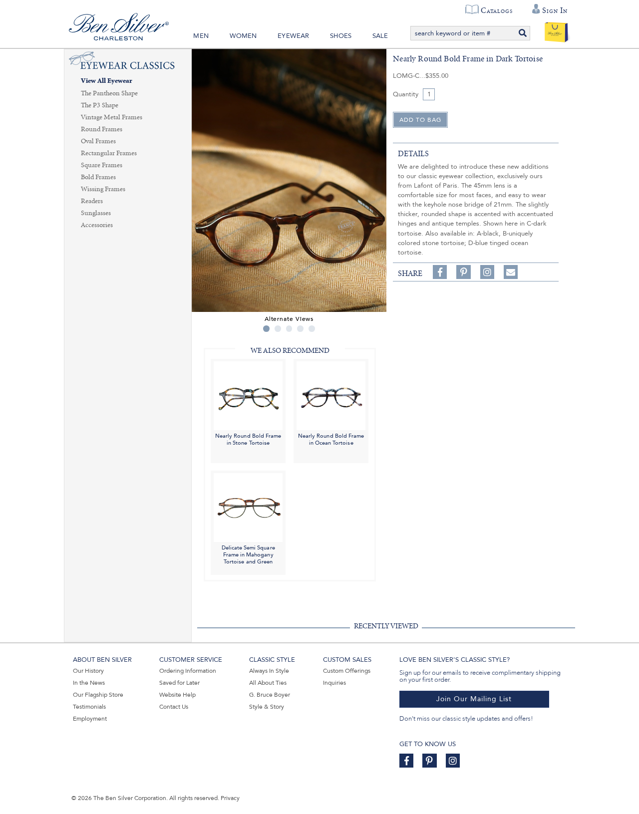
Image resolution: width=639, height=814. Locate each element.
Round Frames (101, 129)
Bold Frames (98, 177)
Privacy (230, 798)
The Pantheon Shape (109, 93)
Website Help (177, 695)
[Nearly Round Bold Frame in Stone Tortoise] (248, 395)
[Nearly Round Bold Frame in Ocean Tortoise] (331, 395)
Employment (90, 719)
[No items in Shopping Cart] (556, 30)
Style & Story (266, 707)
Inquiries (334, 683)
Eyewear (293, 35)
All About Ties (268, 683)
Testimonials (89, 707)
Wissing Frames (103, 189)
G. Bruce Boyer (269, 695)
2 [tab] (278, 328)
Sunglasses (96, 213)
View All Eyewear (106, 81)
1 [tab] (266, 328)
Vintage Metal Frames (111, 117)
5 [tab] (312, 328)
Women (243, 35)
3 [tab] (289, 328)
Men (201, 35)
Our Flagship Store (98, 695)
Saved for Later (179, 683)
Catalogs (496, 10)
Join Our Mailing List (474, 699)
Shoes (340, 35)
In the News (89, 683)
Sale (380, 35)
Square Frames (101, 165)
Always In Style (269, 671)
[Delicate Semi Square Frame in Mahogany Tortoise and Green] (248, 507)
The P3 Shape (99, 105)
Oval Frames (98, 141)
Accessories (97, 225)
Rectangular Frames (109, 153)
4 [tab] (300, 328)
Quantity (405, 94)
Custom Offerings (346, 671)
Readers (92, 201)
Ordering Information (187, 671)
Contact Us (173, 707)
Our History (88, 671)
